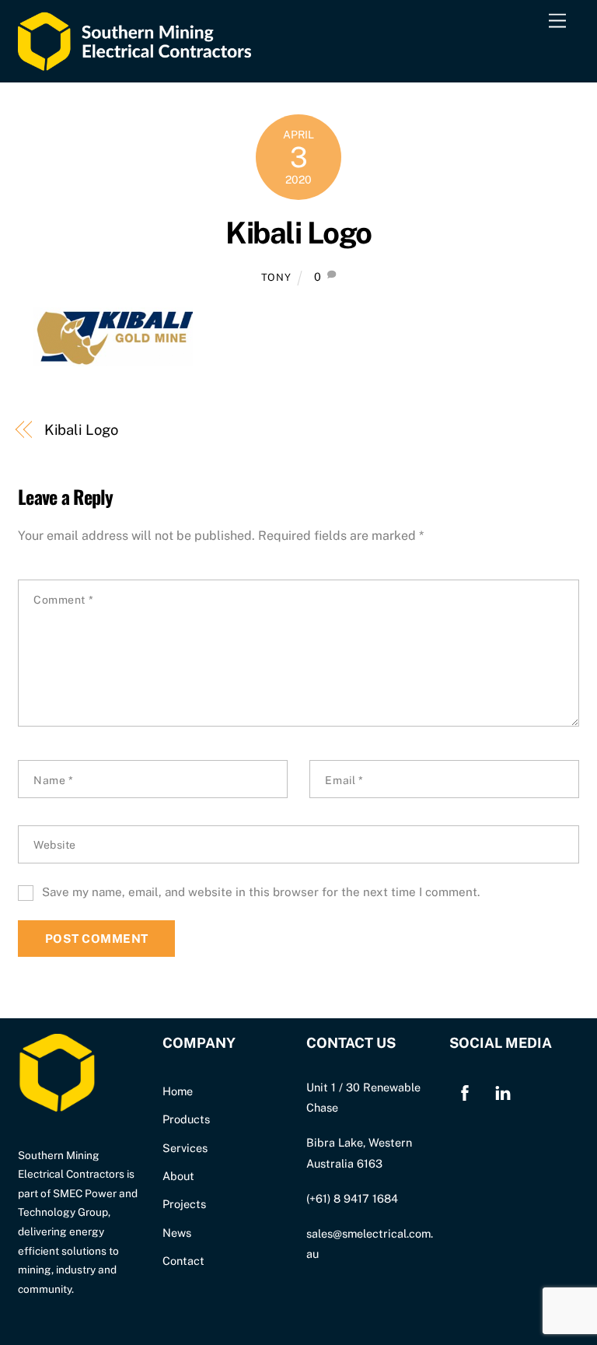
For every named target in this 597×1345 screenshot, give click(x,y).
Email (344, 780)
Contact (183, 1260)
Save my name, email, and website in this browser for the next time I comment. (261, 891)
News (176, 1232)
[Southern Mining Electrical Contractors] (134, 62)
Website (54, 845)
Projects (184, 1203)
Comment (63, 600)
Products (186, 1119)
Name (53, 780)
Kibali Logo (298, 232)
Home (177, 1091)
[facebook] (464, 1091)
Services (185, 1147)
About (178, 1175)
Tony (276, 277)
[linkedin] (502, 1091)
